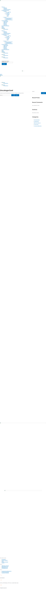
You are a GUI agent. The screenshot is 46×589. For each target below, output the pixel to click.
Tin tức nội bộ (36, 124)
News (3, 26)
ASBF (8, 12)
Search (33, 91)
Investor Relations (5, 20)
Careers (3, 27)
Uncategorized (36, 121)
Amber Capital (6, 21)
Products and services (5, 10)
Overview (5, 7)
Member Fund (7, 13)
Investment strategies (7, 9)
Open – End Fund (8, 35)
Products (5, 11)
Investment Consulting (9, 19)
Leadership (5, 8)
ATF (7, 16)
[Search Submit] (12, 95)
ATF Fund (5, 47)
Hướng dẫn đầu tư (37, 119)
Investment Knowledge (5, 25)
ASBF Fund (5, 22)
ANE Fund (5, 23)
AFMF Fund (5, 24)
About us (3, 6)
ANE (8, 15)
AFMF (8, 14)
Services (5, 17)
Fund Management (8, 18)
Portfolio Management (8, 41)
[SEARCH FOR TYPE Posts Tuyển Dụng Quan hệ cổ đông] (5, 61)
